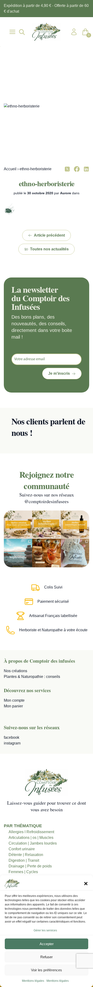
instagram (12, 743)
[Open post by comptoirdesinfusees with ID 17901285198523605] (75, 525)
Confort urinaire (22, 849)
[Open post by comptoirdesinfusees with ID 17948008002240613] (18, 525)
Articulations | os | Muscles (31, 838)
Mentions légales (33, 980)
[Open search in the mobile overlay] (21, 31)
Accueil (10, 169)
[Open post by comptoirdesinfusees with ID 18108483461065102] (46, 553)
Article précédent (49, 235)
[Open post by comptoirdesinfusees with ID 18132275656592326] (75, 553)
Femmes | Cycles (23, 872)
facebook (11, 737)
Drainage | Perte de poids (30, 866)
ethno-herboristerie (46, 183)
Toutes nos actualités (49, 249)
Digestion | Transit (24, 860)
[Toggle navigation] (12, 32)
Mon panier (13, 706)
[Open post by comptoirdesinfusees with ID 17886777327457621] (46, 525)
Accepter (47, 944)
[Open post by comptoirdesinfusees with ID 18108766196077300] (18, 553)
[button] (85, 883)
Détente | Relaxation (26, 855)
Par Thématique (23, 825)
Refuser (46, 957)
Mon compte (14, 700)
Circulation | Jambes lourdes (33, 843)
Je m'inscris (59, 373)
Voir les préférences (46, 970)
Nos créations (15, 671)
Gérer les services (45, 930)
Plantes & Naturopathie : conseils (32, 677)
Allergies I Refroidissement (31, 832)
